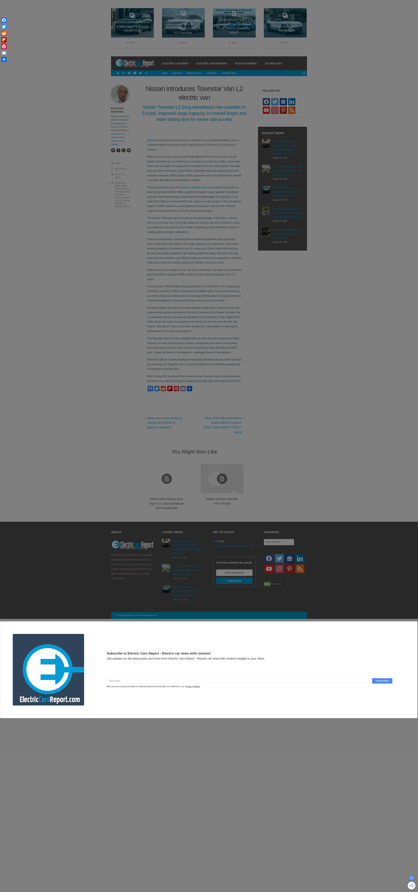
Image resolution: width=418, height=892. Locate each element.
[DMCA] (274, 585)
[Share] (4, 59)
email (113, 134)
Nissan (151, 140)
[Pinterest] (4, 46)
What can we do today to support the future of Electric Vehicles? (164, 422)
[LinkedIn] (135, 73)
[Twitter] (140, 73)
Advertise (211, 73)
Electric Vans (120, 186)
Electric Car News (175, 63)
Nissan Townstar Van (194, 187)
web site (120, 134)
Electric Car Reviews (211, 63)
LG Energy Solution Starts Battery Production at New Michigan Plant (288, 170)
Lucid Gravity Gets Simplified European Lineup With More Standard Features (284, 147)
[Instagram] (129, 73)
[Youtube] (146, 73)
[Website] (113, 150)
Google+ (115, 144)
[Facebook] (123, 73)
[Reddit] (4, 33)
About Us (177, 73)
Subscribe (234, 580)
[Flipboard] (4, 40)
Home (164, 73)
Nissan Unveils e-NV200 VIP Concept (222, 501)
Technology (273, 63)
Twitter (114, 137)
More (133, 42)
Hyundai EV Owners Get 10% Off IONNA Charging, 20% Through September (288, 212)
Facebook (115, 141)
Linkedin (121, 137)
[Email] (4, 53)
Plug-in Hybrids (246, 63)
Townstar (126, 200)
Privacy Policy (194, 73)
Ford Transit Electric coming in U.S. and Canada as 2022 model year (166, 503)
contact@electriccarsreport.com (235, 546)
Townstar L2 (120, 203)
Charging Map (228, 73)
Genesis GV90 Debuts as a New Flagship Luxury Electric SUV (287, 234)
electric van (120, 183)
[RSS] (118, 73)
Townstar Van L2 (122, 206)
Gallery (118, 163)
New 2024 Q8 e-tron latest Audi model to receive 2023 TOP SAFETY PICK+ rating (223, 425)
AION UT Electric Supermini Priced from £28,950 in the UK (285, 191)
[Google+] (123, 150)
